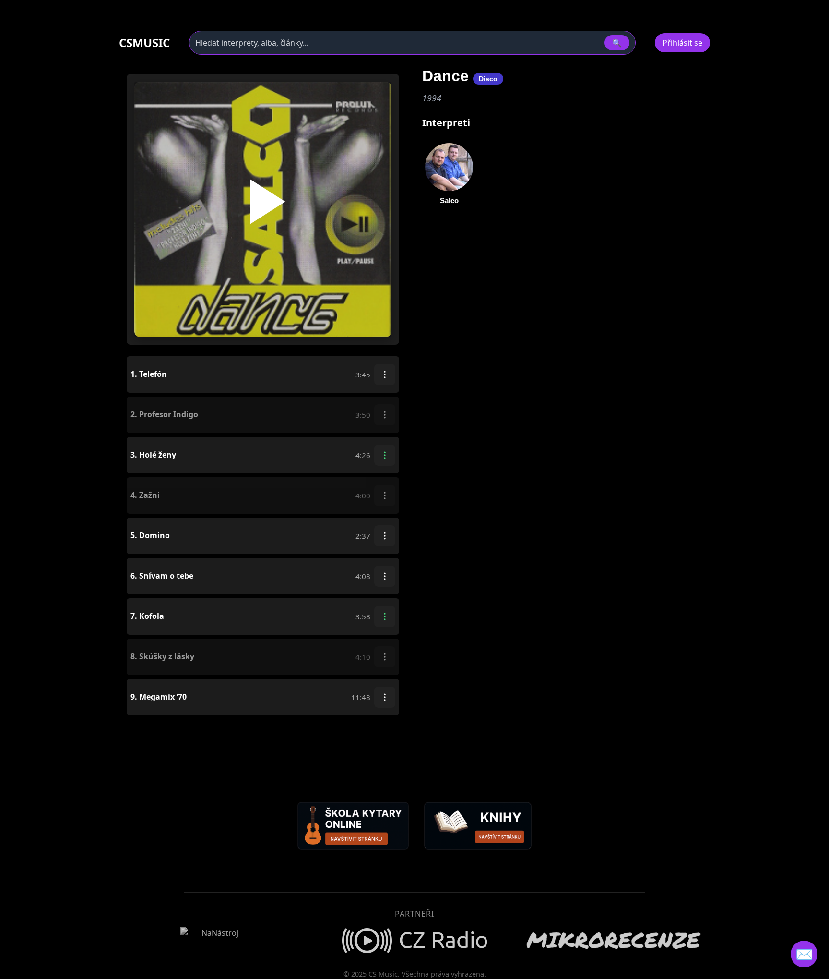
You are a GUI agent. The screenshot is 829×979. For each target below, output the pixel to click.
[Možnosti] (384, 374)
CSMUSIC (144, 42)
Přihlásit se (682, 42)
